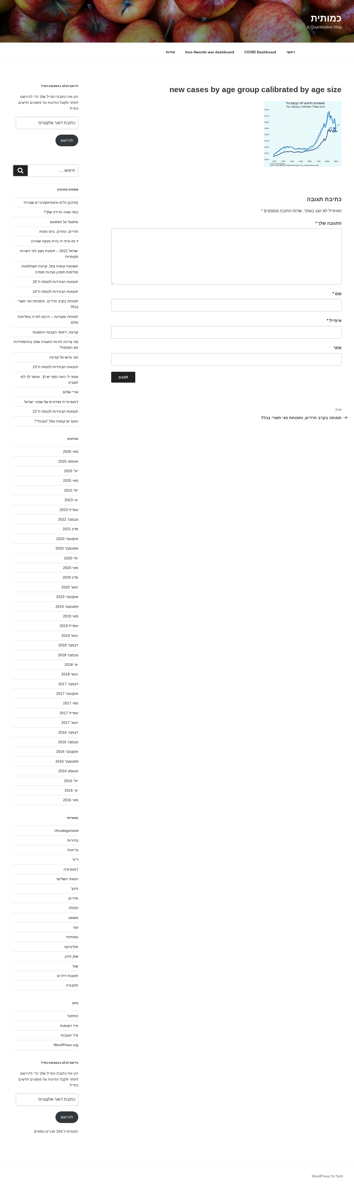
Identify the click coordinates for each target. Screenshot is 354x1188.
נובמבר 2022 (68, 519)
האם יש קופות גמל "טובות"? (56, 421)
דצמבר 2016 (68, 732)
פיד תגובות (69, 1035)
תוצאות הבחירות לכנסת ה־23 (55, 367)
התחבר (72, 1016)
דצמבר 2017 (68, 684)
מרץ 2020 (70, 577)
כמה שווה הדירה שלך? (61, 212)
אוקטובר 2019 (67, 597)
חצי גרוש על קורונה (63, 357)
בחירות (72, 840)
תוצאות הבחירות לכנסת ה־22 (55, 411)
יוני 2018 (71, 664)
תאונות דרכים (67, 976)
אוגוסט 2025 (68, 461)
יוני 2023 (71, 500)
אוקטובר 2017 (67, 693)
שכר (75, 966)
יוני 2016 (71, 790)
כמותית (326, 18)
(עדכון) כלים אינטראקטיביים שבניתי (50, 202)
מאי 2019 (70, 616)
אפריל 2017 (69, 713)
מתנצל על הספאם (64, 222)
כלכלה (73, 908)
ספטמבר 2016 (66, 761)
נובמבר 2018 (68, 655)
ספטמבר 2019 (66, 606)
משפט (73, 918)
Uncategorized (66, 830)
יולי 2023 (71, 490)
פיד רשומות (69, 1026)
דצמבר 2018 (68, 645)
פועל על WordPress (327, 1176)
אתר (338, 348)
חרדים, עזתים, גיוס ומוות (58, 231)
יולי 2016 (71, 781)
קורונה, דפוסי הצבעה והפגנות (55, 332)
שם (337, 293)
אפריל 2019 (69, 626)
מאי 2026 (70, 451)
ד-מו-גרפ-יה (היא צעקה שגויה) (54, 241)
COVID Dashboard (260, 52)
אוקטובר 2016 (67, 751)
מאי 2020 (70, 568)
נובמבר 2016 (68, 742)
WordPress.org (66, 1045)
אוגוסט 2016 (68, 771)
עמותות (72, 937)
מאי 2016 (70, 800)
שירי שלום (70, 392)
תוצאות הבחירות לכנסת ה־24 (55, 291)
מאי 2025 (70, 480)
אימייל (334, 320)
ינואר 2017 (69, 722)
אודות (170, 52)
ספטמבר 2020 (66, 548)
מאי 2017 (70, 703)
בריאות (72, 850)
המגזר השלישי (67, 879)
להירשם (67, 140)
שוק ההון (71, 956)
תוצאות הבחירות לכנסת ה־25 (55, 282)
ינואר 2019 (69, 635)
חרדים (73, 898)
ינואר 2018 (69, 674)
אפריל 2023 (69, 510)
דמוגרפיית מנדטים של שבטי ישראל (51, 402)
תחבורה (72, 985)
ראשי (290, 52)
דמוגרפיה (70, 869)
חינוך (74, 888)
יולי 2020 (71, 558)
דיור (75, 859)
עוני (75, 927)
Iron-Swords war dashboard (209, 52)
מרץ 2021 (70, 529)
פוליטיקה (71, 947)
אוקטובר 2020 (67, 539)
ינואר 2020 (69, 587)
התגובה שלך (328, 223)
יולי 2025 (71, 471)
